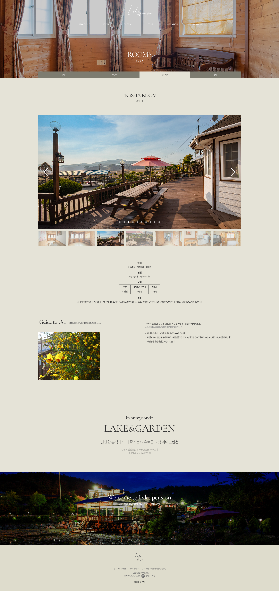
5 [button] (137, 222)
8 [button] (150, 222)
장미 (63, 75)
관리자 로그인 (139, 582)
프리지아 (165, 75)
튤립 (215, 75)
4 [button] (133, 222)
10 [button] (159, 222)
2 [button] (124, 222)
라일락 (114, 75)
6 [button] (141, 222)
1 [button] (120, 222)
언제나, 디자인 (150, 576)
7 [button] (146, 222)
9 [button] (154, 222)
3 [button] (128, 222)
